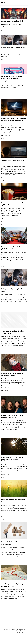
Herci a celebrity (4, 601)
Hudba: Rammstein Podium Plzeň (12, 21)
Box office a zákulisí (5, 221)
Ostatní (2, 30)
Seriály (2, 59)
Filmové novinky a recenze (6, 135)
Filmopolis (3, 2)
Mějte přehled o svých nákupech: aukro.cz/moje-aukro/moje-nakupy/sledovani (12, 79)
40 (18, 613)
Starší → (25, 613)
